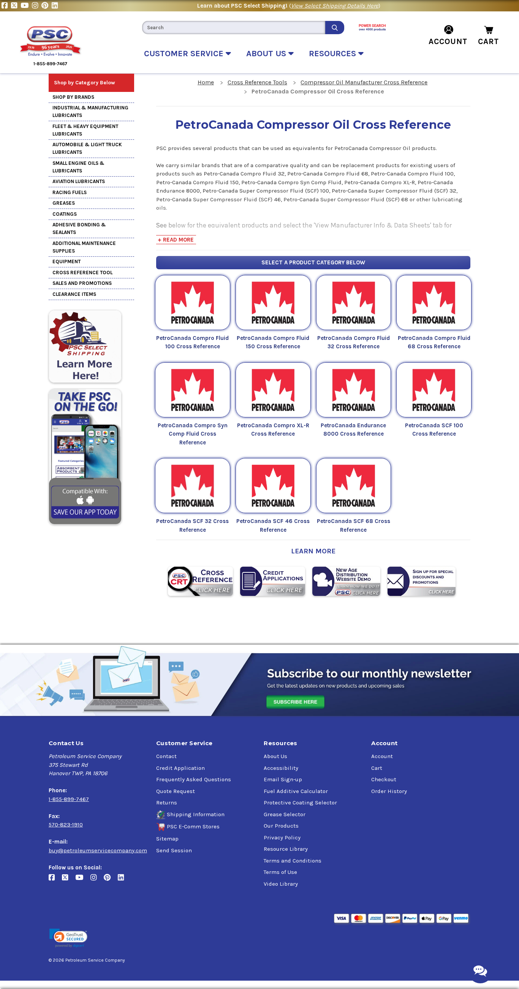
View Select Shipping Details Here (334, 5)
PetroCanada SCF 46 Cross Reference (273, 525)
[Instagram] (36, 5)
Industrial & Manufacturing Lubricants (90, 111)
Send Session (174, 850)
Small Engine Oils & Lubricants (78, 167)
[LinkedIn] (56, 5)
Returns (166, 802)
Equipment (66, 261)
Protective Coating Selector (300, 802)
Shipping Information (196, 814)
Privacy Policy (282, 837)
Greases (63, 203)
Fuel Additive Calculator (296, 791)
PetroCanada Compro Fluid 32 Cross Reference (353, 342)
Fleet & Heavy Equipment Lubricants (85, 130)
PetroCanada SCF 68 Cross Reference (353, 525)
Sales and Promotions (82, 283)
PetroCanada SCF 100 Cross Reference (434, 430)
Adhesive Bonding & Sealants (79, 228)
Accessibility (281, 768)
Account (382, 756)
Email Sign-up (283, 779)
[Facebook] (6, 5)
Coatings (64, 214)
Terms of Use (280, 872)
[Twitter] (16, 5)
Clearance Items (74, 294)
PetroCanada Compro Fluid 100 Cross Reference (192, 342)
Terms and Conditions (292, 860)
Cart (376, 768)
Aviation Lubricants (78, 181)
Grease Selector (284, 814)
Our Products (281, 825)
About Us (275, 756)
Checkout (383, 779)
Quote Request (175, 791)
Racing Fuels (69, 192)
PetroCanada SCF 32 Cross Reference (192, 525)
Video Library (281, 883)
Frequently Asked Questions (193, 779)
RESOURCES (333, 53)
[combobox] (233, 27)
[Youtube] (26, 5)
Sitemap (167, 838)
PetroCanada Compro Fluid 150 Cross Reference (273, 342)
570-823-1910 (66, 824)
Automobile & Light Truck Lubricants (87, 148)
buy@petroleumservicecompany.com (98, 850)
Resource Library (286, 848)
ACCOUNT (448, 41)
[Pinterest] (46, 5)
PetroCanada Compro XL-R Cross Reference (273, 430)
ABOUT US (267, 53)
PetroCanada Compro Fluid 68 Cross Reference (434, 342)
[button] (68, 938)
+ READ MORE (176, 239)
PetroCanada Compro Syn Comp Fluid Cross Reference (193, 434)
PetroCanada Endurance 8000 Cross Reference (353, 430)
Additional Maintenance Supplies (84, 247)
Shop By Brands (73, 97)
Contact (166, 756)
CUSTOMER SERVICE (185, 53)
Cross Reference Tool (82, 272)
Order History (389, 791)
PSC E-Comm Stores (193, 826)
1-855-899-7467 (69, 799)
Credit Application (180, 768)
